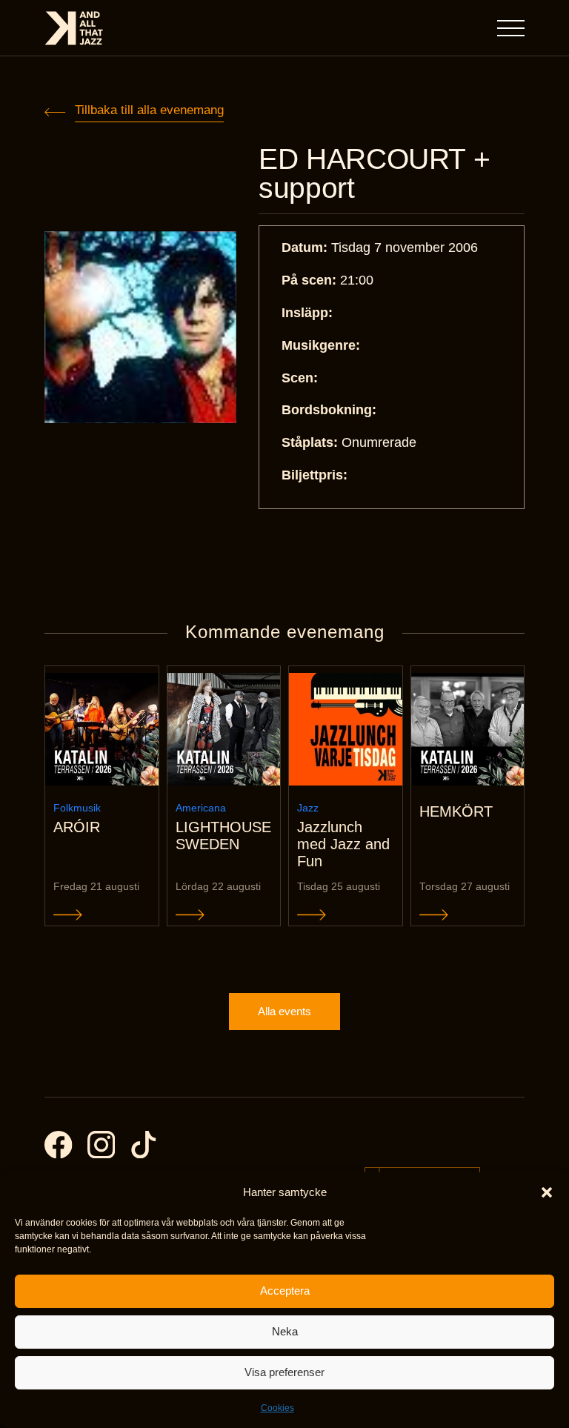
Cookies (277, 1408)
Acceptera (285, 1290)
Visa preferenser (284, 1372)
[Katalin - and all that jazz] (74, 28)
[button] (546, 1192)
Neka (285, 1331)
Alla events (284, 1011)
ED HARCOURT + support (374, 173)
